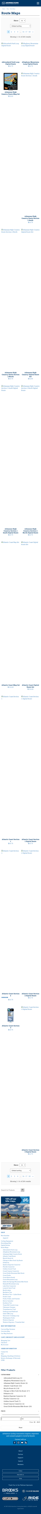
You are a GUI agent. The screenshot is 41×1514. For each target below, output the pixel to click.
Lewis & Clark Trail (9, 1288)
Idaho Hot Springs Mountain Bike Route (15, 1282)
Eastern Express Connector (11, 1265)
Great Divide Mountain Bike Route (13, 1273)
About (20, 1451)
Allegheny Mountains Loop (11, 1252)
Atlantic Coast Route (9, 1256)
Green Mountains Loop (10, 1279)
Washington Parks (9, 1318)
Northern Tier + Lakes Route (12, 1294)
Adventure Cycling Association (11, 3)
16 (23, 32)
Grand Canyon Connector (11, 1271)
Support (20, 1458)
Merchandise (5, 1235)
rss (25, 1442)
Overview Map (5, 1331)
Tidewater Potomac (9, 1307)
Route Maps (4, 1247)
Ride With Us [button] (20, 1474)
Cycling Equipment (7, 1241)
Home (3, 8)
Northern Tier (7, 1292)
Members (21, 1464)
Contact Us (4, 1352)
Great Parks (7, 1275)
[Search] (22, 1189)
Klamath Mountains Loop (11, 1284)
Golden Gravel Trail (9, 1269)
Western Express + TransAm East (13, 1322)
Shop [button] (20, 1478)
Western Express (8, 1320)
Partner (20, 1454)
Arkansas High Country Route (12, 1254)
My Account (4, 1345)
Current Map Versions (8, 1329)
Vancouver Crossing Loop (11, 1316)
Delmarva (6, 1262)
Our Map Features (6, 1333)
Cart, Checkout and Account (13, 1337)
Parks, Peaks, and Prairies (11, 1299)
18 (30, 32)
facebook (14, 1442)
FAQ (2, 1354)
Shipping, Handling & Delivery (10, 1356)
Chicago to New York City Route (13, 1260)
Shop (8, 8)
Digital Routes (5, 1245)
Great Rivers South (9, 1277)
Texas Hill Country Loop (10, 1305)
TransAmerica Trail (9, 1309)
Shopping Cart (5, 1340)
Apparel (5, 1238)
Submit (20, 1461)
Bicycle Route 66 (8, 1258)
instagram (18, 1442)
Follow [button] (20, 1471)
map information (8, 1326)
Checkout (4, 1342)
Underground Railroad (10, 1311)
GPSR (2, 1360)
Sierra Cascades (8, 1301)
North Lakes (7, 1290)
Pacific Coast (7, 1297)
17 (26, 32)
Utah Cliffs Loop (8, 1314)
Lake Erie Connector (9, 1286)
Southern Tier (7, 1303)
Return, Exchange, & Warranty (10, 1358)
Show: (16, 21)
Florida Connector (9, 1267)
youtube (22, 1442)
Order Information (9, 1348)
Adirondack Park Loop (10, 1250)
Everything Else (6, 1243)
